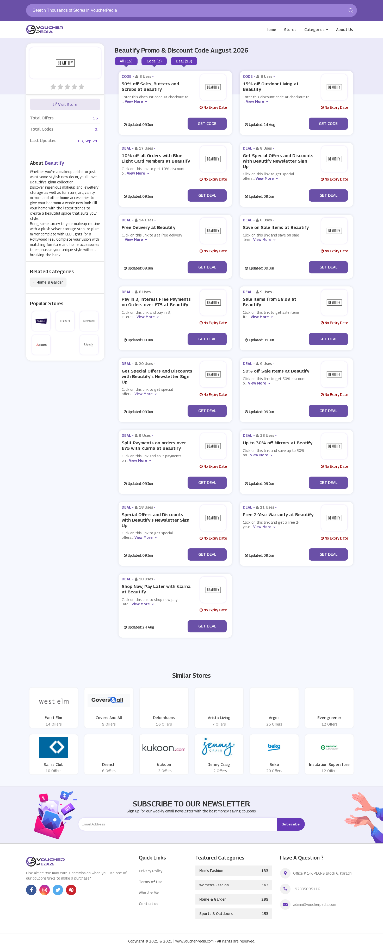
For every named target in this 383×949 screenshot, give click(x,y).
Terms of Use (150, 882)
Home (270, 29)
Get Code (207, 123)
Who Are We (149, 892)
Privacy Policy (150, 871)
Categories (314, 29)
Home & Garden (48, 282)
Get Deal (207, 195)
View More (134, 101)
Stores (290, 29)
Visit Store (67, 104)
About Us (344, 29)
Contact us (148, 903)
